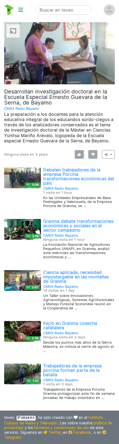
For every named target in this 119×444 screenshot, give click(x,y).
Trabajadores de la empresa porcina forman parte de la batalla (72, 370)
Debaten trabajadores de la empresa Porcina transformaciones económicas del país (78, 176)
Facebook (81, 432)
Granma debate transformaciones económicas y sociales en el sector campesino (78, 225)
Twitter (54, 432)
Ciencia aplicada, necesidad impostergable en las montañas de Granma (76, 277)
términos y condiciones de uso (61, 427)
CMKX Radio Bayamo (21, 108)
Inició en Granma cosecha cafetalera (70, 325)
